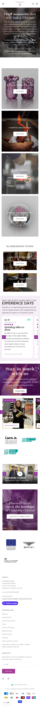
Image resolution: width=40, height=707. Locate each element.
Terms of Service (8, 628)
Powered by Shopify (28, 689)
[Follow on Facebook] (3, 679)
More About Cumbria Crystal (20, 517)
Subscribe (20, 391)
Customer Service (8, 621)
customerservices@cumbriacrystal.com (17, 598)
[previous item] (4, 337)
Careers (5, 638)
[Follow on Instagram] (8, 679)
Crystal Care (6, 617)
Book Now (20, 91)
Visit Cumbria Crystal (10, 641)
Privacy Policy (7, 634)
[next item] (36, 337)
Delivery (5, 614)
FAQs (4, 624)
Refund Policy (7, 631)
